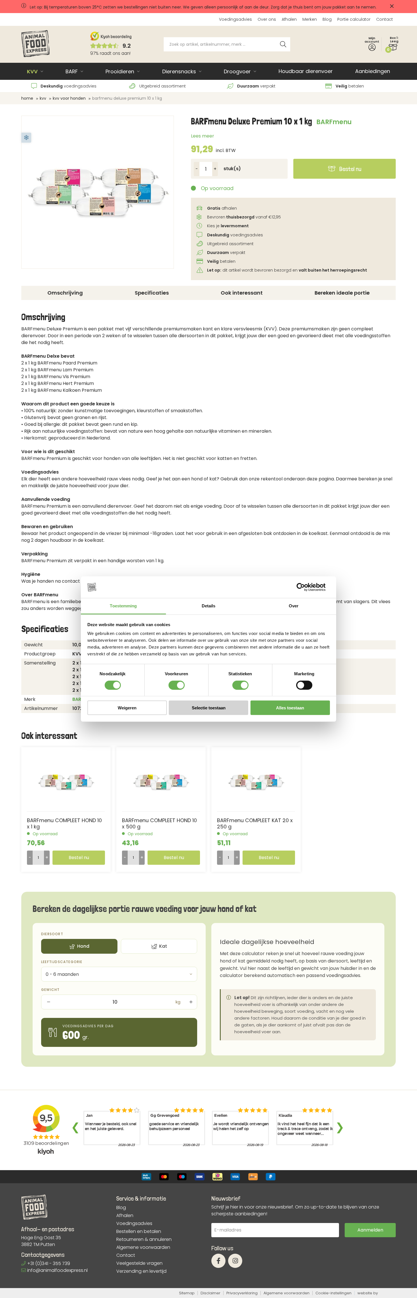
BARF (72, 71)
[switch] (177, 684)
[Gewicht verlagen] (47, 1002)
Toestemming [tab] (123, 605)
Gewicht (50, 989)
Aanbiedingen (372, 71)
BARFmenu (334, 122)
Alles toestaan (290, 707)
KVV (32, 71)
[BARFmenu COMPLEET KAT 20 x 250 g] (256, 782)
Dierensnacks (179, 71)
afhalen (222, 208)
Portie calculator (353, 19)
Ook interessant (242, 292)
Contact (384, 19)
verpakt (256, 86)
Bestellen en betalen (138, 1231)
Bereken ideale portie (342, 292)
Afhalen (289, 19)
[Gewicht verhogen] (190, 1002)
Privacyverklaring (242, 1293)
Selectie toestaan (209, 707)
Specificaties (152, 292)
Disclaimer (210, 1293)
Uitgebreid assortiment (162, 86)
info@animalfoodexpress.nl (57, 1270)
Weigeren (127, 707)
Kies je (228, 226)
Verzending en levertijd (141, 1271)
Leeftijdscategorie (62, 961)
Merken (309, 19)
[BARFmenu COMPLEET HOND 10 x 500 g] (161, 782)
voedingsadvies (68, 86)
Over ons (267, 19)
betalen (350, 86)
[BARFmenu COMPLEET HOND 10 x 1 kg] (66, 782)
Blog (327, 19)
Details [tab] (209, 605)
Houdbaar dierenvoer (306, 71)
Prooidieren (120, 71)
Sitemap (187, 1293)
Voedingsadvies (235, 19)
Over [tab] (293, 605)
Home (27, 98)
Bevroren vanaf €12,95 (244, 217)
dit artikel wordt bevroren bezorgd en (287, 270)
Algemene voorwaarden (143, 1247)
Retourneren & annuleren (144, 1239)
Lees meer (202, 136)
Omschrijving (65, 292)
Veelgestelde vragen (139, 1263)
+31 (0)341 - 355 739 (48, 1263)
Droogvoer (237, 71)
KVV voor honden (69, 98)
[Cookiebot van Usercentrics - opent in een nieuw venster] (305, 587)
